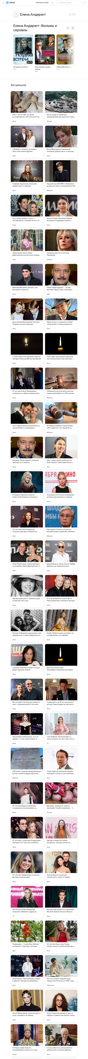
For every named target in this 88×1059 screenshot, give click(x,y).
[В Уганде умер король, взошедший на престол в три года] (27, 1040)
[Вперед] (73, 28)
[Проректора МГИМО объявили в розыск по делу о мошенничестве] (61, 176)
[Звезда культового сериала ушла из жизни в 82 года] (27, 591)
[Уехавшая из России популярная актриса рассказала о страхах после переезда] (61, 487)
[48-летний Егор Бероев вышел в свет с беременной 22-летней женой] (27, 695)
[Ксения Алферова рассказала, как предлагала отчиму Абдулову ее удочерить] (27, 626)
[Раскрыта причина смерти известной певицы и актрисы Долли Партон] (27, 487)
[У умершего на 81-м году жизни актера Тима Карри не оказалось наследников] (61, 695)
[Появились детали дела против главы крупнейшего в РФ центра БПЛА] (61, 384)
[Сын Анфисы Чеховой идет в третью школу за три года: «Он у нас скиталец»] (61, 729)
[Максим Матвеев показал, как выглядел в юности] (27, 280)
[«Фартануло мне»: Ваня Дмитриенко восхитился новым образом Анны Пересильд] (27, 245)
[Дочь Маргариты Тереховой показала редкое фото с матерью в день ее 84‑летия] (61, 142)
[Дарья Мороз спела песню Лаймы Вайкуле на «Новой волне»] (61, 556)
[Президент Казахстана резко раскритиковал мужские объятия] (61, 522)
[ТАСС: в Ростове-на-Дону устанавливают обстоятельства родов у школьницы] (27, 107)
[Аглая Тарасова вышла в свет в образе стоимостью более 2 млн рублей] (61, 1006)
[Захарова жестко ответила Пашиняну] (61, 245)
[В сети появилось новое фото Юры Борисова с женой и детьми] (61, 591)
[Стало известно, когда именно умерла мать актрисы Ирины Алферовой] (61, 1040)
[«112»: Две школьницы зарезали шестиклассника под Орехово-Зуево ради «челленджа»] (61, 349)
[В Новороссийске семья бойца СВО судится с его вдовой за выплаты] (61, 418)
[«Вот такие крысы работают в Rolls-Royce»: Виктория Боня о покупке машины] (61, 453)
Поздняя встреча (20, 67)
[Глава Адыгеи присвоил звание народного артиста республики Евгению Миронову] (61, 764)
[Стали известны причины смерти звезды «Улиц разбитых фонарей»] (27, 349)
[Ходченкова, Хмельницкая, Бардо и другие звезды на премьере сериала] (27, 971)
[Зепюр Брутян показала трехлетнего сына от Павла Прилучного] (61, 867)
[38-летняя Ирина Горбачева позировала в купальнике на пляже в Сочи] (27, 798)
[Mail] (7, 2)
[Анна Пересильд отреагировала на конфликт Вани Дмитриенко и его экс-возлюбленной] (27, 556)
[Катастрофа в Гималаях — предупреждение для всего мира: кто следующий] (61, 107)
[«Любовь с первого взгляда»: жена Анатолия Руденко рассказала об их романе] (27, 142)
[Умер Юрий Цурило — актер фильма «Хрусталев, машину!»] (61, 280)
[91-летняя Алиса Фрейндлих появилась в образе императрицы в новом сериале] (27, 384)
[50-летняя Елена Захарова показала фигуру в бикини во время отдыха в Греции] (27, 522)
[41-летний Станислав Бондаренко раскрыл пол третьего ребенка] (27, 833)
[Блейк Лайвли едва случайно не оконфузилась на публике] (61, 626)
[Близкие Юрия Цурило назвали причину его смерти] (27, 453)
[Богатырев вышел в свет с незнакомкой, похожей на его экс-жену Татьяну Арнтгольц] (27, 211)
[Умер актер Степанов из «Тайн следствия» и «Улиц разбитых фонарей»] (61, 314)
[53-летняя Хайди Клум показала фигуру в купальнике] (27, 867)
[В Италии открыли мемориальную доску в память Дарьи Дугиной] (27, 764)
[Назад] (68, 28)
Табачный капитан (63, 67)
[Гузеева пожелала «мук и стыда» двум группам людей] (27, 660)
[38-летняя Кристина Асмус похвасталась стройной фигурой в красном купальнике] (61, 937)
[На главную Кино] (12, 2)
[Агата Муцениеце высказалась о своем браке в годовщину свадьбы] (27, 418)
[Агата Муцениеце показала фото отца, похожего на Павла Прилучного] (27, 1006)
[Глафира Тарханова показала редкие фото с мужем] (27, 176)
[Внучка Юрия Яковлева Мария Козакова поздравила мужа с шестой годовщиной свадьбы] (61, 211)
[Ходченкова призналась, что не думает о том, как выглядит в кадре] (27, 729)
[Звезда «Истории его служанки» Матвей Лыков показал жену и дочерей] (61, 902)
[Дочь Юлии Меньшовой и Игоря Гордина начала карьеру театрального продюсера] (27, 314)
